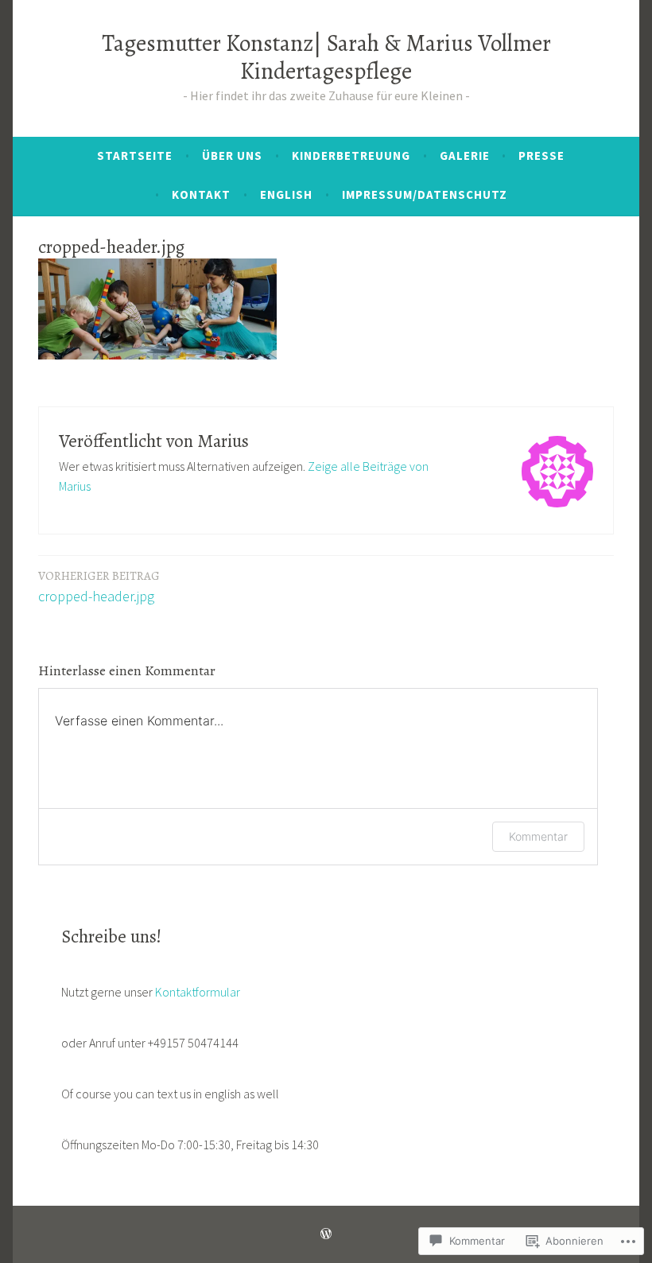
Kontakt (201, 194)
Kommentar (538, 836)
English (286, 194)
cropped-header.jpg (99, 586)
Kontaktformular (197, 992)
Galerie (465, 155)
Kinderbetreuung (351, 155)
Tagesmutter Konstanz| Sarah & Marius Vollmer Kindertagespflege (326, 57)
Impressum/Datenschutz (424, 194)
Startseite (135, 155)
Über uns (232, 155)
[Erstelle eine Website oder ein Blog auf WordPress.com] (326, 1234)
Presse (541, 155)
